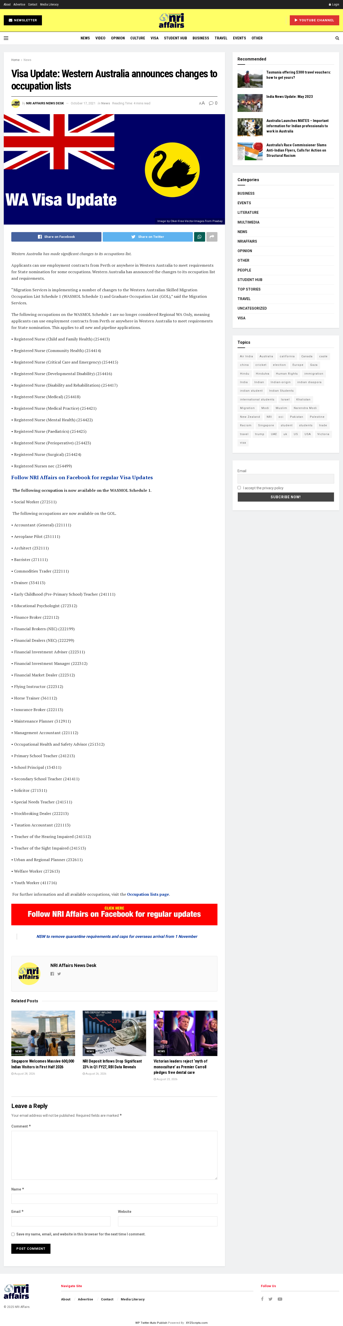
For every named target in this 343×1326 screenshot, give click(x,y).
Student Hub (175, 38)
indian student (251, 390)
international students (257, 399)
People (244, 270)
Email (17, 1211)
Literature (248, 213)
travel (244, 434)
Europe (298, 365)
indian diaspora (309, 382)
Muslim (281, 408)
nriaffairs (247, 241)
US (296, 434)
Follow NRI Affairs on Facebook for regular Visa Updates (82, 477)
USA (308, 434)
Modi (265, 408)
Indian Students (281, 390)
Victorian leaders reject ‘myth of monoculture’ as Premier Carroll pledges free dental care (180, 1067)
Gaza (314, 365)
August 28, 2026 (24, 1073)
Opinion (118, 38)
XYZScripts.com (197, 1322)
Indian (259, 382)
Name (17, 1189)
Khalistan (303, 399)
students (306, 425)
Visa (154, 38)
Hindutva (262, 373)
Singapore (266, 425)
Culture (137, 38)
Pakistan (296, 416)
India (244, 382)
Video (100, 38)
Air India (246, 356)
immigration (313, 373)
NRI (269, 416)
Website (124, 1212)
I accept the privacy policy (263, 488)
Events (239, 38)
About (7, 4)
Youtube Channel (316, 20)
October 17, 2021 (83, 103)
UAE (274, 434)
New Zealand (250, 416)
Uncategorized (252, 308)
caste (323, 356)
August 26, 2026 (95, 1073)
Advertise (19, 4)
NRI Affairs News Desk (45, 103)
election (279, 365)
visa (243, 442)
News (85, 38)
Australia (266, 356)
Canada (307, 356)
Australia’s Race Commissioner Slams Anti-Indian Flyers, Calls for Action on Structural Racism (296, 150)
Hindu (244, 373)
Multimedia (248, 222)
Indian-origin (281, 382)
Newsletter (25, 20)
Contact (32, 4)
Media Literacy (49, 4)
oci (280, 416)
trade (323, 425)
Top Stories (249, 289)
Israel (285, 399)
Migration (247, 408)
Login (335, 4)
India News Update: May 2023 (289, 96)
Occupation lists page (148, 894)
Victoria (323, 434)
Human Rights (287, 373)
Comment (21, 1126)
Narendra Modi (305, 408)
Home (15, 60)
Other (257, 38)
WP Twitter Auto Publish (151, 1322)
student (287, 425)
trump (259, 434)
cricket (260, 365)
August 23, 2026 (166, 1079)
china (244, 365)
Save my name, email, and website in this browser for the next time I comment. (81, 1234)
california (287, 356)
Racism (246, 425)
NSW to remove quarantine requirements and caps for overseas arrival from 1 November (116, 936)
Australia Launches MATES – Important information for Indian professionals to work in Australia (297, 125)
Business (201, 38)
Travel (221, 38)
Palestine (317, 416)
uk (285, 434)
